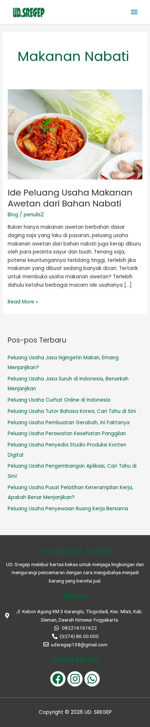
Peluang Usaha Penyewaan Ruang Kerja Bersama (68, 508)
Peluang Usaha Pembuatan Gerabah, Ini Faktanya (69, 422)
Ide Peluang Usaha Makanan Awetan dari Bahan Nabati (70, 198)
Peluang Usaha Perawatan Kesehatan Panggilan (67, 433)
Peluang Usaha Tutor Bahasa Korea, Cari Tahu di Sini (72, 411)
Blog (13, 214)
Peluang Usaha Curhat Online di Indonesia (59, 400)
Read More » (23, 301)
